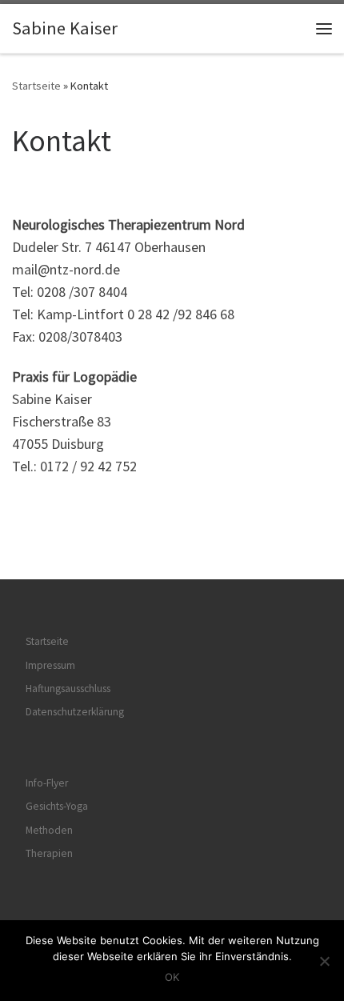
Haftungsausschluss (68, 688)
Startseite (36, 85)
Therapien (49, 853)
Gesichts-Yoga (57, 806)
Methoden (49, 830)
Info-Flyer (47, 783)
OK (172, 977)
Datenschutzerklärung (75, 712)
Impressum (50, 665)
